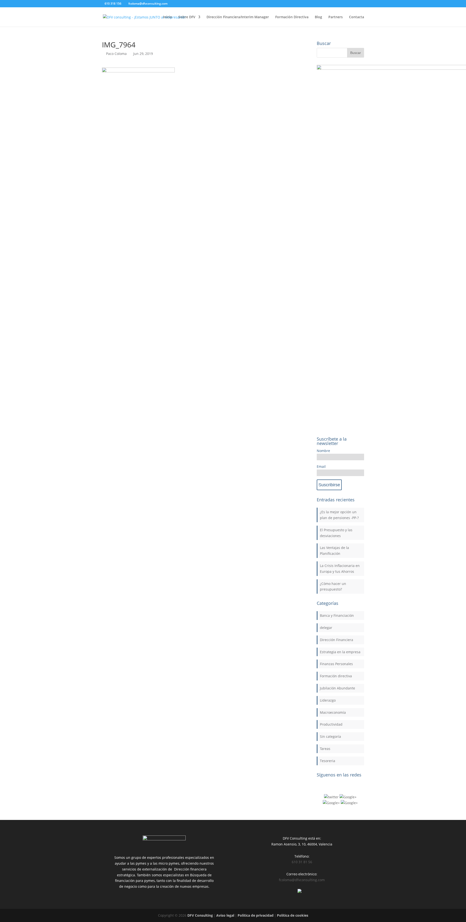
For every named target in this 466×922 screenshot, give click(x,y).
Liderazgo (328, 700)
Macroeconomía (333, 712)
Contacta (356, 17)
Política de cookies (292, 915)
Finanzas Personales (336, 663)
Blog (318, 17)
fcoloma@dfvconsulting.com (302, 880)
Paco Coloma (116, 53)
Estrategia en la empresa (340, 652)
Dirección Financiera (336, 639)
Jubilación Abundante (337, 688)
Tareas (325, 748)
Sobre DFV (186, 17)
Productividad (331, 724)
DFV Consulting (200, 915)
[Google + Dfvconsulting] (348, 797)
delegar (326, 627)
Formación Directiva (291, 17)
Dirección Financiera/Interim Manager (238, 17)
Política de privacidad (256, 915)
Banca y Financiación (337, 615)
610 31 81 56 (302, 862)
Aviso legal (225, 915)
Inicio (167, 17)
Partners (335, 17)
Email (321, 466)
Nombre (323, 450)
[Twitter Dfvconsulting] (331, 797)
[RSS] (349, 802)
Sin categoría (330, 736)
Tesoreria (327, 760)
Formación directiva (336, 676)
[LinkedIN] (331, 802)
